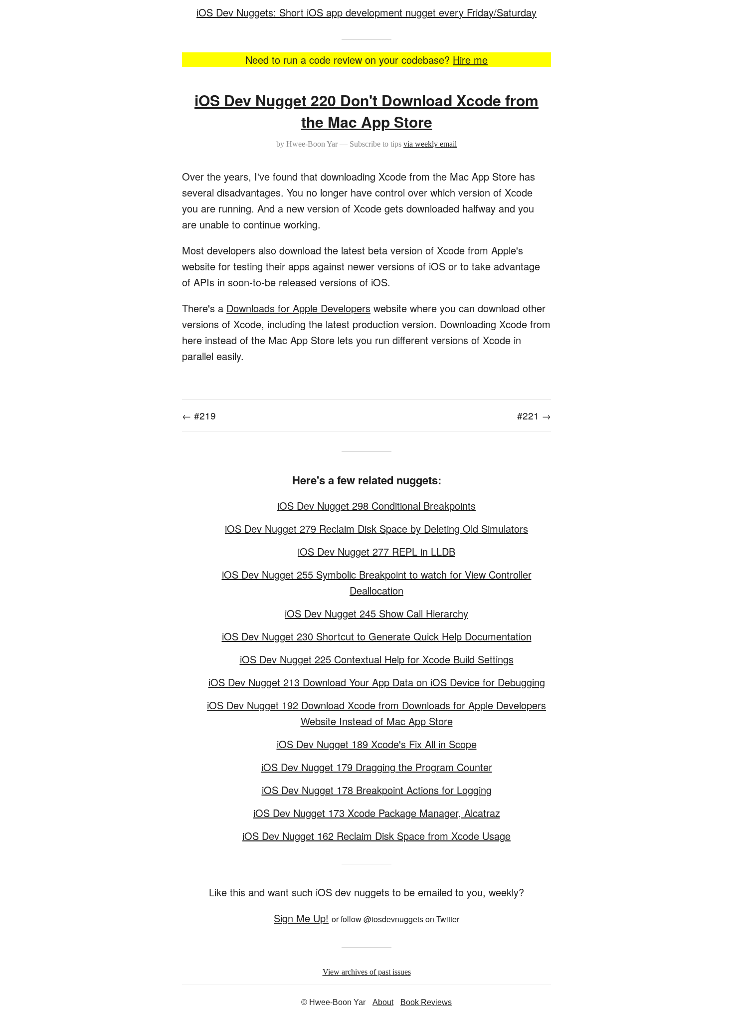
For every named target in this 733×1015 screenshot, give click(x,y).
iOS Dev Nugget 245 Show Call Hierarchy (376, 613)
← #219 (199, 415)
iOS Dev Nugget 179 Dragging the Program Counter (376, 767)
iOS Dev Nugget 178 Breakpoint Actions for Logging (377, 790)
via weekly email (430, 144)
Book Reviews (426, 1002)
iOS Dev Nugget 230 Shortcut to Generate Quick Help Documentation (377, 636)
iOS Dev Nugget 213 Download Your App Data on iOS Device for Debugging (376, 682)
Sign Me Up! (301, 918)
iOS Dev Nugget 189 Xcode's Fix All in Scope (377, 744)
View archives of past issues (367, 972)
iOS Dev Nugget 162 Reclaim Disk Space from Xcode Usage (376, 835)
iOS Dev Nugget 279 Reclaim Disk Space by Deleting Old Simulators (376, 528)
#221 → (534, 415)
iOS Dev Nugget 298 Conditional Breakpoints (376, 505)
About (382, 1002)
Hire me (470, 59)
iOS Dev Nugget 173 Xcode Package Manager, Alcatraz (376, 813)
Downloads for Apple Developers (298, 308)
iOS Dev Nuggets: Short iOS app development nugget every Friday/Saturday (366, 12)
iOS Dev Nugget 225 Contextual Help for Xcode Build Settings (377, 659)
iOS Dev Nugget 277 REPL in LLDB (376, 551)
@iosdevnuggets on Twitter (411, 919)
